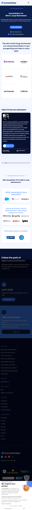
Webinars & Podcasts (7, 393)
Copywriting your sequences (9, 368)
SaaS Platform (5, 382)
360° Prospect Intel (6, 355)
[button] (28, 3)
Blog (2, 390)
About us (3, 427)
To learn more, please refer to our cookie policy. (11, 496)
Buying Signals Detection (8, 361)
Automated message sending (9, 371)
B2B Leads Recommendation (9, 349)
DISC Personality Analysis (8, 358)
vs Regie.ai (4, 401)
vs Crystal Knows (5, 410)
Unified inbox (4, 374)
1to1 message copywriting (8, 364)
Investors (3, 433)
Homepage (4, 417)
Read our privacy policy (6, 503)
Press (2, 436)
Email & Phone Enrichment (8, 352)
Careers (3, 439)
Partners (3, 430)
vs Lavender (4, 403)
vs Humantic (4, 406)
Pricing (3, 421)
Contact (3, 424)
